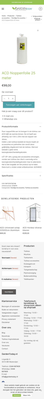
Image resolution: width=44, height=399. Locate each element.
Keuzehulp (6, 336)
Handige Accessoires (18, 18)
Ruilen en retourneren (10, 310)
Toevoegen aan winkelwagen (19, 105)
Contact (5, 349)
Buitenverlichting (30, 276)
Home (4, 16)
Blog (3, 333)
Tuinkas (27, 251)
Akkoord (17, 395)
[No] (41, 390)
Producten (11, 16)
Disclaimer (6, 322)
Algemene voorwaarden (11, 316)
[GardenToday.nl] (22, 9)
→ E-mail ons (7, 116)
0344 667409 (14, 366)
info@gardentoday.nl (10, 377)
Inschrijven (9, 292)
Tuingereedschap (30, 270)
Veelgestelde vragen (9, 313)
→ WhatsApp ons (9, 119)
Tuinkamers (28, 258)
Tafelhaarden (29, 279)
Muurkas (27, 254)
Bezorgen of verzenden (11, 306)
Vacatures (5, 345)
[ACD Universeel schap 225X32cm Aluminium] (10, 213)
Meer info (26, 395)
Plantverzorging (30, 273)
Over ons (5, 342)
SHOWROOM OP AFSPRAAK (22, 2)
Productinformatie (10, 126)
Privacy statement (9, 319)
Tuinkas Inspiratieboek (10, 339)
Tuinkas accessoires (31, 188)
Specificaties (7, 176)
